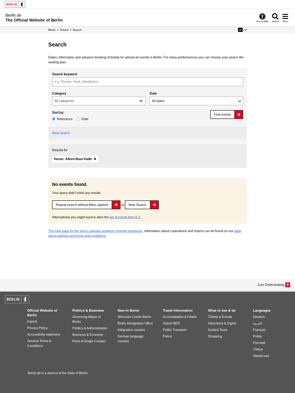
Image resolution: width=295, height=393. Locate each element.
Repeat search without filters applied (82, 205)
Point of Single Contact (88, 341)
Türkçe (258, 349)
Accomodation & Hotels (180, 317)
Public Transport (174, 330)
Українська (261, 355)
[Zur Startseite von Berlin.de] (17, 302)
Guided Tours (217, 330)
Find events (222, 114)
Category (59, 93)
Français (259, 330)
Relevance (65, 119)
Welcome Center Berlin (134, 317)
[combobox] (147, 82)
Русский (259, 343)
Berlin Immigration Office (135, 323)
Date (153, 93)
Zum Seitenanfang (270, 284)
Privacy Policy (37, 328)
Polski (257, 336)
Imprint (32, 321)
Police (167, 336)
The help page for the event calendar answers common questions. (95, 231)
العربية (257, 323)
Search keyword (64, 74)
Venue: (73, 159)
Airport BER (171, 323)
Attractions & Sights (222, 323)
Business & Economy (87, 334)
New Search (61, 133)
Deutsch (259, 317)
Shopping (215, 336)
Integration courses (131, 330)
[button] (242, 30)
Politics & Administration (89, 328)
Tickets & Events (220, 317)
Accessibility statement (43, 334)
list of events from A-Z (124, 217)
